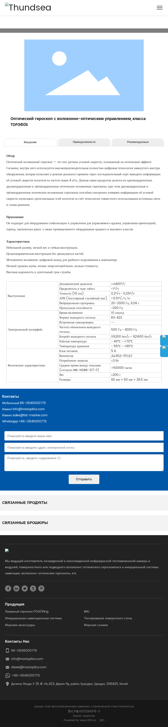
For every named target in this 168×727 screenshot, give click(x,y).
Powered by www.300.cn (80, 720)
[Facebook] (8, 588)
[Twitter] (25, 588)
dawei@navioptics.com (28, 667)
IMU (86, 611)
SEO (102, 720)
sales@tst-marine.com (30, 415)
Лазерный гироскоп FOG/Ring (26, 611)
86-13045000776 (33, 403)
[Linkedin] (16, 588)
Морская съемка (96, 625)
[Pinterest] (41, 588)
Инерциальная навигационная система (33, 618)
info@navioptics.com (29, 409)
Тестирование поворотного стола (108, 618)
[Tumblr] (33, 588)
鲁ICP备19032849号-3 (84, 711)
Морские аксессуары (20, 625)
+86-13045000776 (33, 421)
